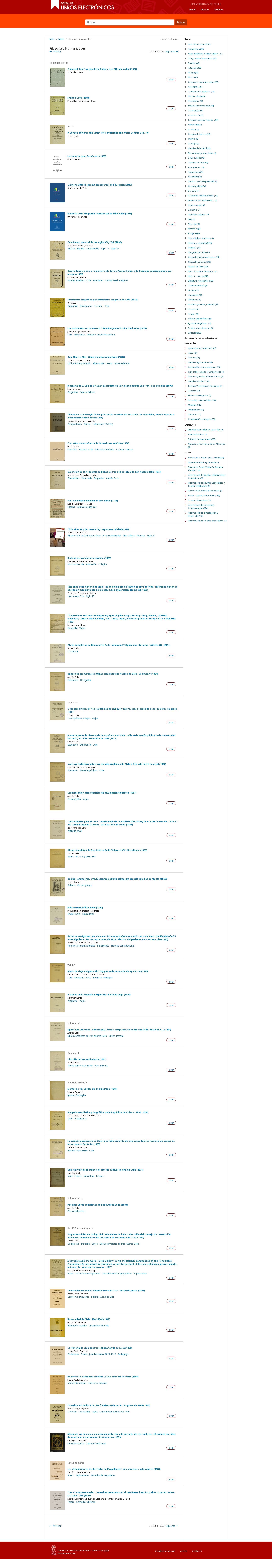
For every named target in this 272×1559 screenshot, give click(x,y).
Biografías (73, 306)
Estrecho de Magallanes (87, 1273)
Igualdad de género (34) (199, 323)
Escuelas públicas (89, 770)
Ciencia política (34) (197, 186)
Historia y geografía (85, 856)
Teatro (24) (193, 313)
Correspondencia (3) (197, 285)
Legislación (84, 1411)
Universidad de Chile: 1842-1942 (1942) (88, 1319)
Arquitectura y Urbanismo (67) (202, 348)
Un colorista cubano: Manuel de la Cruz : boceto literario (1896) (103, 1376)
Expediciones (140, 1273)
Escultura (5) (194, 63)
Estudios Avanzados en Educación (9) (205, 429)
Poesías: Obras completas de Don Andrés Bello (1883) (97, 1204)
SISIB (106, 1550)
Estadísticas (80, 1118)
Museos (141, 535)
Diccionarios (86, 306)
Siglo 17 (90, 596)
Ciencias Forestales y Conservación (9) (206, 371)
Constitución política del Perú (114, 1411)
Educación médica (104, 449)
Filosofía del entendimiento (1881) (87, 1059)
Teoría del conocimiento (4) (201, 238)
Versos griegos (84, 885)
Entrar (211, 1550)
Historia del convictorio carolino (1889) (89, 557)
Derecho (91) (194, 190)
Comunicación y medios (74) (201, 91)
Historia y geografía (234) (200, 242)
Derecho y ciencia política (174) (202, 181)
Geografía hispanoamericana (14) (203, 257)
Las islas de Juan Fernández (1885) (86, 156)
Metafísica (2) (194, 228)
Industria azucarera (77, 1150)
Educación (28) (195, 332)
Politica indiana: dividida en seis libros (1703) (92, 500)
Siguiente (170, 51)
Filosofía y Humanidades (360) (202, 400)
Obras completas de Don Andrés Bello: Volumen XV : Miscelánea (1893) (107, 850)
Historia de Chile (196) (198, 266)
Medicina (72, 449)
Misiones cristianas (96, 1443)
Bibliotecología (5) (196, 96)
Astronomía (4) (195, 124)
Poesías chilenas (76, 1211)
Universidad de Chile (99, 1325)
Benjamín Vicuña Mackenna (101, 334)
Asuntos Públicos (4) (197, 434)
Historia (98, 306)
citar (171, 79)
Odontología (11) (196, 409)
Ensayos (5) (193, 290)
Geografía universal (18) (199, 261)
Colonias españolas (87, 507)
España (80, 248)
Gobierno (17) (194, 414)
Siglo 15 (105, 248)
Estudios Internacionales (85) (202, 439)
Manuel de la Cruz (77, 1383)
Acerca (183, 1551)
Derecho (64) (194, 390)
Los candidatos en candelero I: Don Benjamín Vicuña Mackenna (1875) (107, 328)
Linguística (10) (195, 295)
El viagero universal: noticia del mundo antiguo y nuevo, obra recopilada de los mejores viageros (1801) (122, 710)
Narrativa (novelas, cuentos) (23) (203, 304)
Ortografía (85, 680)
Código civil (73, 1243)
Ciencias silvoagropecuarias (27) (203, 82)
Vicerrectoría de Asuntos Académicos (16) (207, 520)
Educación (91, 564)
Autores (205, 9)
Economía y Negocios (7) (199, 395)
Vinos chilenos (75, 1176)
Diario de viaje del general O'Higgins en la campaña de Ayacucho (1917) (107, 971)
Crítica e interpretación (79, 363)
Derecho (85, 1243)
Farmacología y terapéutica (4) (202, 153)
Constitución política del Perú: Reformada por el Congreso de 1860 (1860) (109, 1405)
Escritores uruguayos (78, 1296)
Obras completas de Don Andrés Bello (87, 1036)
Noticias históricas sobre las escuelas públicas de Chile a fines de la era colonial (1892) (117, 763)
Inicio (52, 39)
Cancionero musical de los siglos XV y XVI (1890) (95, 242)
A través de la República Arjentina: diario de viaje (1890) (99, 994)
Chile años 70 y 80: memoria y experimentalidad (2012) (98, 529)
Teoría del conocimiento (80, 1065)
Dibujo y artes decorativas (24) (202, 58)
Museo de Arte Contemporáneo (84, 535)
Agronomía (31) (195, 86)
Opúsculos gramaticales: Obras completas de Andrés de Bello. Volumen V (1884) (112, 673)
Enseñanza (85, 744)
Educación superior (77, 1325)
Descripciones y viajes (79, 718)
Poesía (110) (194, 309)
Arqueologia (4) (195, 172)
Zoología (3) (193, 143)
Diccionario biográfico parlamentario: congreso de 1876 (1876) (103, 299)
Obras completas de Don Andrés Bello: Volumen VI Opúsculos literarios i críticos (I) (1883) (118, 645)
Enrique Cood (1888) (78, 97)
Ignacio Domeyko (77, 1095)
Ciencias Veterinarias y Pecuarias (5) (205, 386)
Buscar (136, 17)
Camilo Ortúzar (87, 392)
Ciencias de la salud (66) (199, 148)
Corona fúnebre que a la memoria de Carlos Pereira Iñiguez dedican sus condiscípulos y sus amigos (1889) (119, 272)
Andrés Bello (112, 478)
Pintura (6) (193, 77)
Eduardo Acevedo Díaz (102, 1296)
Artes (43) (192, 352)
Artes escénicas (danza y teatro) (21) (205, 53)
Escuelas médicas (124, 449)
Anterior (57, 51)
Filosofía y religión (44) (198, 214)
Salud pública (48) (196, 157)
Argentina (73, 1001)
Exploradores (82, 1475)
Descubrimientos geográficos (117, 1273)
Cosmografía (74, 799)
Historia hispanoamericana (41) (202, 271)
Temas (192, 9)
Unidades (218, 9)
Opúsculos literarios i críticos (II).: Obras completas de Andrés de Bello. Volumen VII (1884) (119, 1029)
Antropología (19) (196, 167)
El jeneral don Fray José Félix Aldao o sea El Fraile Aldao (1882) (102, 69)
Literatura (73, 651)
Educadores (74, 478)
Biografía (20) (194, 247)
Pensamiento (101, 1065)
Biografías (79, 334)
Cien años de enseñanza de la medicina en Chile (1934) (98, 443)
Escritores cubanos (97, 1383)
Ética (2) (191, 219)
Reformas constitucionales (81, 945)
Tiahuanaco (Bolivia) (102, 424)
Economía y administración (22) (202, 200)
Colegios (102, 564)
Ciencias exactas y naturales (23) (203, 119)
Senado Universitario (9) (199, 500)
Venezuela (87, 478)
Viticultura (89, 1176)
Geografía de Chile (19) (199, 252)
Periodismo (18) (195, 101)
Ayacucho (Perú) (82, 977)
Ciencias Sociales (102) (198, 381)
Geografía (73, 628)
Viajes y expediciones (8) (200, 318)
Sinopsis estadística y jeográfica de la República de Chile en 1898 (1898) (108, 1112)
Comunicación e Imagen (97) (201, 419)
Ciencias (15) (194, 357)
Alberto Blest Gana (103, 363)
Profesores (73, 1354)
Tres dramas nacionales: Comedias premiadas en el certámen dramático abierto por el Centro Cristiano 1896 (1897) (121, 1494)
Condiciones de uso (165, 1551)
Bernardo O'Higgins (103, 977)
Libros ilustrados (76, 1443)
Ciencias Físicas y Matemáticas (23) (204, 367)
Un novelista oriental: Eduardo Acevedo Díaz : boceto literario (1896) (106, 1290)
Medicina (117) (195, 404)
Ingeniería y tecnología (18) (201, 105)
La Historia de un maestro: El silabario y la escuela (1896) (100, 1347)
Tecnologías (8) (195, 110)
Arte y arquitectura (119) (199, 44)
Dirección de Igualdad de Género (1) (205, 490)
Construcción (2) (195, 115)
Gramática (73, 680)
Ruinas (87, 424)
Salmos (71, 885)
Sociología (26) (195, 176)
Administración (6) (196, 205)
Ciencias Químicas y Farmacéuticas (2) (205, 376)
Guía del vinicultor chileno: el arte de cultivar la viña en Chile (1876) (105, 1169)
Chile (88, 280)
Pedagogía (123, 1354)
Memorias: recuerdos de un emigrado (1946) (92, 1088)
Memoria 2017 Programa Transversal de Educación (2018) (99, 213)
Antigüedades (75, 424)
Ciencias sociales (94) (198, 162)
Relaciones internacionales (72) (203, 195)
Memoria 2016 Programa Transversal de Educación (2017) (100, 184)
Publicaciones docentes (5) (200, 328)
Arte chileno (129, 535)
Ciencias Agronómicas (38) (200, 362)
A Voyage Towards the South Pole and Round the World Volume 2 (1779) (108, 132)
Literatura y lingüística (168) (201, 280)
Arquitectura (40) (196, 48)
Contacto (197, 1551)
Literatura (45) (194, 299)
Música (71, 248)
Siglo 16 (115, 248)
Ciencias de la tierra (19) (199, 134)
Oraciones (98, 280)
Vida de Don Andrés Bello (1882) (85, 907)
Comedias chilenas (85, 1501)
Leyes (95, 1243)
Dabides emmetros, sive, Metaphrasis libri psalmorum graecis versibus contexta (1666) (117, 878)
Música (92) (193, 72)
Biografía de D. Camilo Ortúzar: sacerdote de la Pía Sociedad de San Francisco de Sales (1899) (120, 385)
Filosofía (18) (194, 224)
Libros (61, 39)
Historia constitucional (122, 945)
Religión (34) (194, 233)
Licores (100, 1176)
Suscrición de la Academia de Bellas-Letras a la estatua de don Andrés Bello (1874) (114, 471)
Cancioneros (92, 248)
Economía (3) (194, 209)
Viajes (82, 628)
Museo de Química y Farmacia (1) (203, 462)
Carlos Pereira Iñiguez (116, 280)
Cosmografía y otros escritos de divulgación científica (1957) (101, 792)
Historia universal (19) (198, 276)
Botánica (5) (193, 129)
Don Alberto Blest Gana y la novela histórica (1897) (96, 357)
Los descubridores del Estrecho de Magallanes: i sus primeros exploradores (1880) (114, 1469)
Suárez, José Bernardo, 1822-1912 (98, 1354)
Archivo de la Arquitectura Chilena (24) (206, 457)
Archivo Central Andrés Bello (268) (204, 495)
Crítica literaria (116, 1036)
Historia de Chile (76, 564)
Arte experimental (111, 535)
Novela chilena (121, 363)
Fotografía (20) (195, 67)
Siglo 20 (151, 535)
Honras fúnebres (76, 280)
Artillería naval (75, 831)
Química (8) (193, 138)
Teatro (71, 1501)
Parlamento (103, 945)
